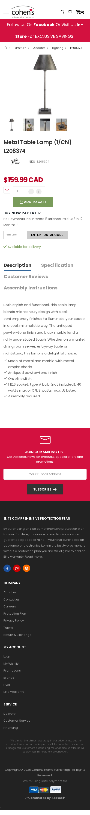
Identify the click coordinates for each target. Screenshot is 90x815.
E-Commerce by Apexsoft (45, 798)
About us (10, 592)
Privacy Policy (13, 620)
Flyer (6, 685)
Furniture (20, 48)
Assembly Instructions (30, 288)
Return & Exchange (17, 635)
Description (17, 265)
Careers (9, 606)
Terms (8, 627)
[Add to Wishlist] (6, 190)
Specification (57, 265)
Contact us (11, 599)
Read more (33, 556)
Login (7, 656)
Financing (10, 728)
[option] (45, 85)
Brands (8, 677)
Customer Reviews (26, 276)
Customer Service (16, 720)
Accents (39, 48)
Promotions (12, 670)
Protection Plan (14, 613)
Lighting (57, 48)
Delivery (9, 713)
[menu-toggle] (6, 12)
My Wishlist (11, 663)
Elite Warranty (13, 692)
